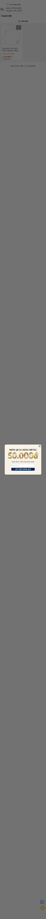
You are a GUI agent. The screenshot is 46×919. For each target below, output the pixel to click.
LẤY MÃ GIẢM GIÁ (23, 469)
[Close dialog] (40, 446)
